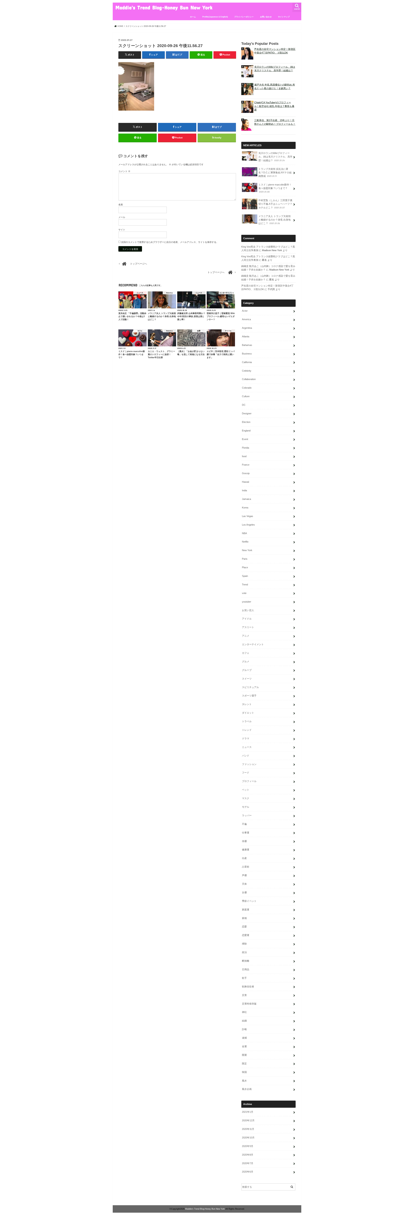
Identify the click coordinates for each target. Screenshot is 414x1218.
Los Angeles (248, 524)
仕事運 (245, 832)
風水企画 (247, 1089)
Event (245, 439)
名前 (120, 204)
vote (244, 593)
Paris (244, 559)
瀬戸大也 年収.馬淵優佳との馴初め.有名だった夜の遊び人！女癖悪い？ (274, 86)
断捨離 (245, 961)
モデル (245, 807)
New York (247, 550)
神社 (244, 1012)
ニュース (247, 747)
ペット (245, 789)
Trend (245, 584)
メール (121, 217)
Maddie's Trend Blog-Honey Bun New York (163, 7)
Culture (246, 396)
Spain (245, 576)
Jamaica (246, 499)
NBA (244, 533)
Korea (245, 507)
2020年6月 (247, 1171)
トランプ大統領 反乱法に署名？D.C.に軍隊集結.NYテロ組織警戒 (275, 172)
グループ (247, 670)
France (245, 464)
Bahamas (247, 345)
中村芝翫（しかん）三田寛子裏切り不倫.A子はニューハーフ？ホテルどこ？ (275, 204)
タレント (247, 704)
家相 (244, 918)
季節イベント (249, 901)
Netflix (245, 541)
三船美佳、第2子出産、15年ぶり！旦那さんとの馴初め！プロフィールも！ (274, 122)
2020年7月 (247, 1163)
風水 (244, 1080)
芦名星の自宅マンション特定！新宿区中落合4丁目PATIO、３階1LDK (274, 51)
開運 (244, 1055)
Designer (246, 413)
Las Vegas (247, 516)
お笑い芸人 (248, 610)
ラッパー (247, 815)
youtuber (246, 601)
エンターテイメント (253, 644)
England (246, 430)
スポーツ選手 (249, 695)
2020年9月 (247, 1146)
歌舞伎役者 (248, 986)
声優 (244, 875)
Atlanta (245, 336)
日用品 (245, 969)
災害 (244, 995)
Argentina (247, 328)
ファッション (249, 764)
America (246, 319)
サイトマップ (284, 17)
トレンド (247, 730)
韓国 (244, 1072)
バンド (245, 755)
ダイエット (248, 713)
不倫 (244, 824)
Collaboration (249, 379)
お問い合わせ (266, 17)
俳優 (244, 841)
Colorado (246, 387)
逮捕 (244, 1038)
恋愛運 (245, 935)
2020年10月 (248, 1137)
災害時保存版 (249, 1003)
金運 (244, 1046)
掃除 (244, 943)
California (247, 362)
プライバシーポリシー (244, 17)
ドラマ (245, 738)
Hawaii (245, 482)
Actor (245, 311)
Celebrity (246, 371)
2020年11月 (248, 1129)
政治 (244, 952)
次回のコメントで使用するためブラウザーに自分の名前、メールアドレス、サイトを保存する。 (169, 242)
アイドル (247, 618)
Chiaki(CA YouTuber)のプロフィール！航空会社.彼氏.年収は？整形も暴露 (274, 106)
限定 (244, 1063)
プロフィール (249, 781)
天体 (244, 884)
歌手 (244, 978)
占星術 (245, 866)
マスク (245, 798)
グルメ (245, 661)
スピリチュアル (250, 687)
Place (245, 567)
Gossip (246, 473)
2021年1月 (247, 1112)
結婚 (244, 1020)
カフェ (245, 653)
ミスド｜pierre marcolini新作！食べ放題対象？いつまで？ (275, 188)
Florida (245, 447)
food (244, 456)
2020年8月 (247, 1154)
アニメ (245, 636)
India (244, 490)
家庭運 (245, 909)
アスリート (248, 627)
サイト (121, 229)
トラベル (247, 721)
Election (246, 422)
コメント (124, 171)
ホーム (193, 17)
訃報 (244, 1029)
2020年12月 (248, 1120)
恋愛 (244, 926)
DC (243, 405)
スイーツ (247, 678)
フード (245, 772)
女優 (244, 892)
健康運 (245, 849)
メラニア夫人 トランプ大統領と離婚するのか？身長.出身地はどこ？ (274, 220)
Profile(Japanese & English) (215, 17)
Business (247, 353)
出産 (244, 858)
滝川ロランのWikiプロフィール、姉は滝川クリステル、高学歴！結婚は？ (274, 69)
